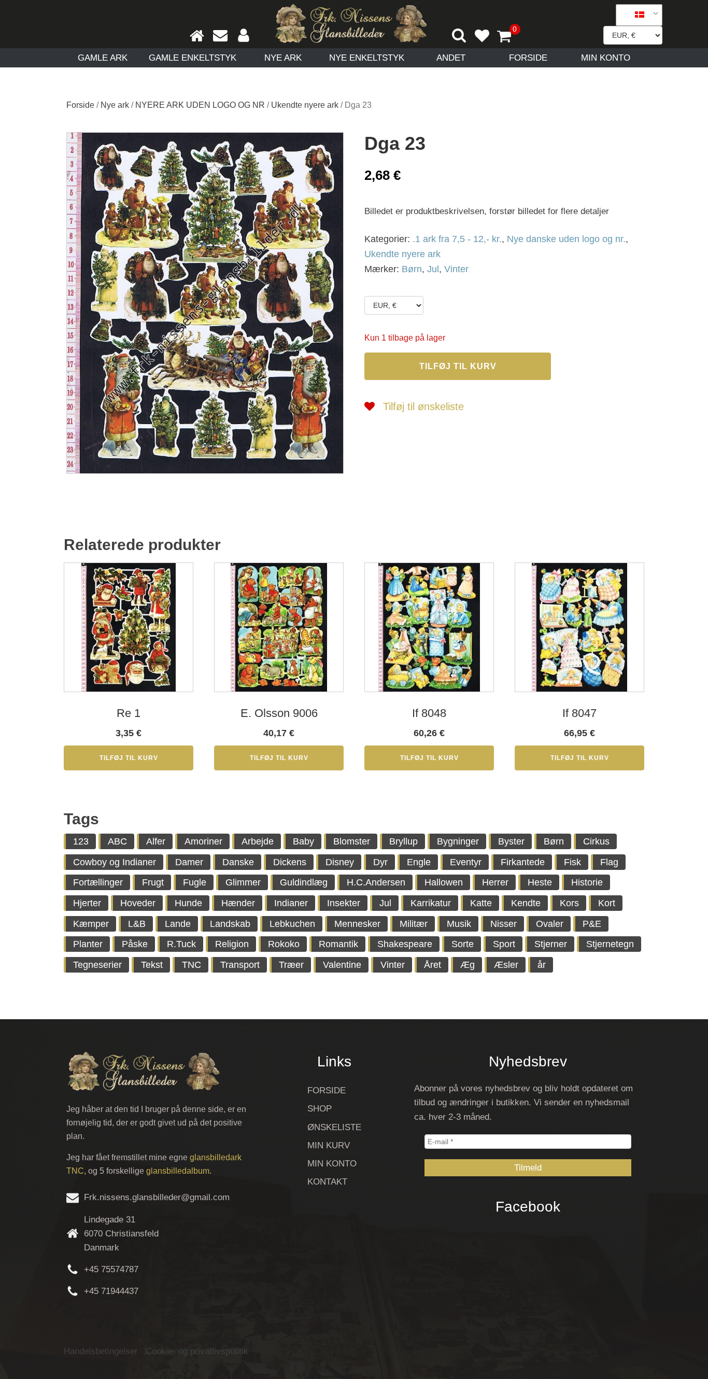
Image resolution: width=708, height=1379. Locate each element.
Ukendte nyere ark (304, 105)
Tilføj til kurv (458, 366)
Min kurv (328, 1145)
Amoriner (203, 841)
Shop (319, 1109)
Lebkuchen (292, 924)
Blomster (351, 841)
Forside (528, 58)
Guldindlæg (304, 882)
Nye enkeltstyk (366, 58)
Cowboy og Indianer (114, 862)
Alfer (155, 841)
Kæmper (91, 924)
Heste (540, 882)
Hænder (238, 903)
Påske (135, 944)
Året (432, 965)
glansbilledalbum (177, 1170)
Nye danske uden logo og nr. (566, 239)
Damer (189, 862)
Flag (609, 862)
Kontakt (327, 1182)
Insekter (343, 903)
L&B (137, 924)
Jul (433, 269)
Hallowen (443, 882)
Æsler (506, 965)
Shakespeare (404, 944)
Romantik (338, 944)
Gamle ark (103, 58)
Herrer (495, 882)
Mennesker (357, 924)
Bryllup (403, 841)
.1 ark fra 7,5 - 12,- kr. (457, 239)
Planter (88, 944)
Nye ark (283, 58)
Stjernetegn (610, 944)
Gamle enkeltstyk (192, 58)
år (541, 965)
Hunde (188, 903)
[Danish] (635, 15)
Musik (459, 924)
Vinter (456, 269)
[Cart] (508, 37)
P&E (592, 924)
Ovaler (549, 924)
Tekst (152, 965)
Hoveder (137, 903)
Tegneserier (97, 965)
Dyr (380, 862)
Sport (504, 944)
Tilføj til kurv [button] (129, 758)
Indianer (291, 903)
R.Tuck (181, 944)
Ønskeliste (334, 1127)
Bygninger (458, 841)
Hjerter (87, 903)
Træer (291, 965)
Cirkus (596, 841)
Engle (419, 862)
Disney (339, 862)
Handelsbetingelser (101, 1351)
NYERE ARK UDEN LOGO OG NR (200, 105)
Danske (238, 862)
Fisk (572, 862)
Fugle (194, 882)
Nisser (503, 924)
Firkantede (523, 862)
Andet (450, 58)
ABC (117, 841)
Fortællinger (98, 882)
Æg (467, 965)
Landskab (230, 924)
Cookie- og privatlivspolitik (197, 1351)
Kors (569, 903)
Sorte (462, 944)
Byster (511, 841)
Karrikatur (430, 903)
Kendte (526, 903)
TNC (191, 965)
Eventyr (466, 862)
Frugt (153, 882)
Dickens (289, 862)
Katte (481, 903)
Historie (587, 882)
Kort (606, 903)
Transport (240, 965)
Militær (414, 924)
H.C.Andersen (376, 882)
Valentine (342, 965)
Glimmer (243, 882)
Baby (303, 841)
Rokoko (284, 944)
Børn (412, 269)
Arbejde (258, 841)
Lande (178, 924)
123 (81, 841)
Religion (232, 944)
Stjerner (550, 944)
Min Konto (605, 58)
